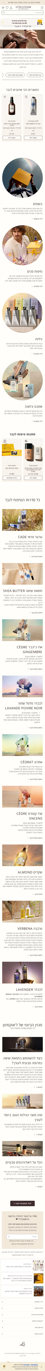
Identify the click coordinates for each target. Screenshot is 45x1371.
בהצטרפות (34, 1365)
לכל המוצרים (38, 286)
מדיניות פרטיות (39, 1341)
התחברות (26, 1365)
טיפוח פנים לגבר (36, 556)
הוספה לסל (33, 138)
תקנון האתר (40, 1338)
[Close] (3, 2)
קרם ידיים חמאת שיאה (33, 124)
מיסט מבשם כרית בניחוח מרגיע (12, 124)
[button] (42, 7)
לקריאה (39, 1186)
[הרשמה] (9, 1236)
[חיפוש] (4, 12)
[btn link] (22, 178)
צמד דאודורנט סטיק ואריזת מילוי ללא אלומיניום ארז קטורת (33, 469)
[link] (22, 22)
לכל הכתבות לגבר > (22, 1203)
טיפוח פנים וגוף (37, 613)
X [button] (2, 22)
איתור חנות (40, 1343)
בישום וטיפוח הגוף (36, 669)
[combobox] (23, 12)
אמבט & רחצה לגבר (15, 75)
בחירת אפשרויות (12, 478)
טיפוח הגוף (38, 894)
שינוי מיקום (40, 1345)
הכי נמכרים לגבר (35, 75)
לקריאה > (39, 1087)
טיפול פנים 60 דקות (11, 468)
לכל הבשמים (38, 219)
